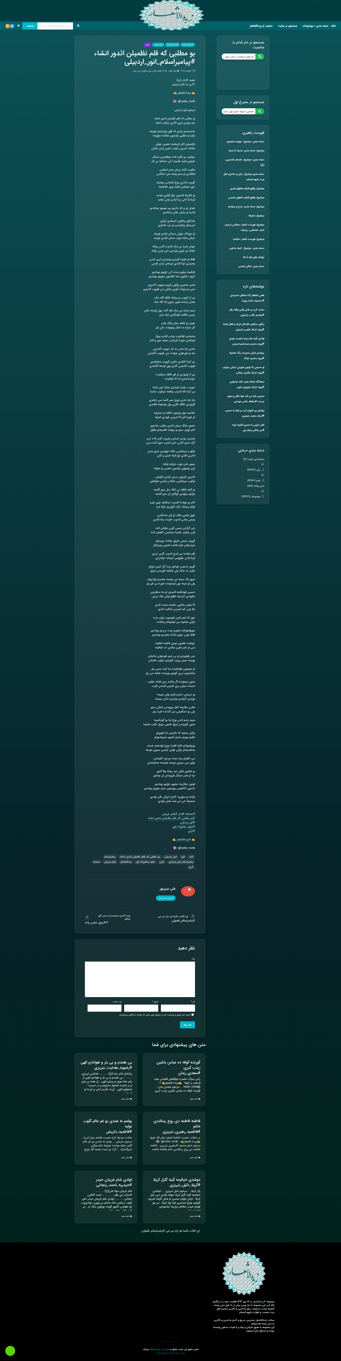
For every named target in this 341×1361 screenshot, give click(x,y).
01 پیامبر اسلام (188, 44)
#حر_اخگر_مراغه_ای (253, 430)
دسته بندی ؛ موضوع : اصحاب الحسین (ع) (245, 162)
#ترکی (191, 831)
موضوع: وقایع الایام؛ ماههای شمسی (246, 197)
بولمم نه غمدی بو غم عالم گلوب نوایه (107, 1123)
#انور (173, 797)
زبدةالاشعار (125, 862)
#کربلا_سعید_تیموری (253, 416)
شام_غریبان (110, 862)
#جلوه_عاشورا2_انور (184, 826)
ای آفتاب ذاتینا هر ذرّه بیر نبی (182, 1231)
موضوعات (251, 496)
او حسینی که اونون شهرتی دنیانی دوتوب (243, 367)
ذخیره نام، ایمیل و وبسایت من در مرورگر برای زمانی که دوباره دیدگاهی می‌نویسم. (155, 1015)
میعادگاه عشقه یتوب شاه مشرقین (247, 382)
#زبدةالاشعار (184, 839)
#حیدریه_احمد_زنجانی (114, 1185)
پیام (193, 959)
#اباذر (185, 80)
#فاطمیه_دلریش (119, 1131)
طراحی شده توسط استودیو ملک (170, 1353)
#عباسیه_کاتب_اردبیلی (252, 315)
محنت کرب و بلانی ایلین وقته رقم (247, 310)
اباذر (191, 857)
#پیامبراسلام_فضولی (183, 921)
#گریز (192, 84)
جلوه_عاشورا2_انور (145, 862)
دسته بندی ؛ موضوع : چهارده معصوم (245, 141)
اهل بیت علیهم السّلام (159, 1349)
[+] (262, 467)
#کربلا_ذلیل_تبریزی (185, 1185)
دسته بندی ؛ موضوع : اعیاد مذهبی (246, 248)
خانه (333, 26)
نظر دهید (172, 71)
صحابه (96, 862)
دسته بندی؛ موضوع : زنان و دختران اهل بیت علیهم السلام (243, 176)
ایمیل (155, 1002)
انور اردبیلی (158, 44)
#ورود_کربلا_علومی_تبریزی (250, 329)
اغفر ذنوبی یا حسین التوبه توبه (248, 425)
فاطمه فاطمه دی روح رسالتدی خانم (176, 1123)
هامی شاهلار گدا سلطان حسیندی (247, 295)
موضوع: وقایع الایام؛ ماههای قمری (247, 188)
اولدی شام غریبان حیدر (114, 1179)
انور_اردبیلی (170, 857)
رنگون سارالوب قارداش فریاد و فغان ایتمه (243, 324)
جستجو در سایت (287, 26)
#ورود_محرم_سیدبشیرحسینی (248, 344)
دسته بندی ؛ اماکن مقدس (251, 266)
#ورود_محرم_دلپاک (253, 358)
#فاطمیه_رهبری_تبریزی (181, 1131)
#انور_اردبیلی (187, 822)
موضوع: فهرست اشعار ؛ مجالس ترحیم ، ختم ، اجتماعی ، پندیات (244, 227)
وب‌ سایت (116, 1002)
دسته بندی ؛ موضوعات (315, 26)
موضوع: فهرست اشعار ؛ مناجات (248, 239)
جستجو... (30, 26)
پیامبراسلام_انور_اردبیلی (181, 862)
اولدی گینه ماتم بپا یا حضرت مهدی (246, 338)
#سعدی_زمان (189, 1073)
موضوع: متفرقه (256, 216)
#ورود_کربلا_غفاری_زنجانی (250, 373)
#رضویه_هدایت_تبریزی (113, 1067)
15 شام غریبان (172, 44)
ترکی (147, 44)
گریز (191, 867)
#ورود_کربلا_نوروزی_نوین (250, 387)
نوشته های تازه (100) (253, 257)
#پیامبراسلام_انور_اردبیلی (160, 62)
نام (193, 1002)
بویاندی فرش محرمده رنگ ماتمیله (246, 353)
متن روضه (255, 486)
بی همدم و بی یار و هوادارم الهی (106, 1062)
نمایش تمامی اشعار (166, 898)
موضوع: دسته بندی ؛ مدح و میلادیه (246, 207)
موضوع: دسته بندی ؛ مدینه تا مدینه (246, 151)
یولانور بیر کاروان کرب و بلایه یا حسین (244, 410)
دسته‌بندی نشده (253, 459)
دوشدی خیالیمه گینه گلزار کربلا (176, 1179)
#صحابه (190, 814)
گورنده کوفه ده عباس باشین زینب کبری (178, 1065)
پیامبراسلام (109, 857)
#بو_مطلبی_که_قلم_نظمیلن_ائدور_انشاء (171, 818)
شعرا (254, 480)
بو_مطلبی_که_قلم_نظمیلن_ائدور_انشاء (140, 857)
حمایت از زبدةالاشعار (261, 26)
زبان (254, 470)
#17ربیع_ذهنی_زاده (96, 922)
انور (183, 857)
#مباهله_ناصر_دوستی (245, 401)
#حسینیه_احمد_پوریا (253, 301)
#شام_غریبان (169, 814)
